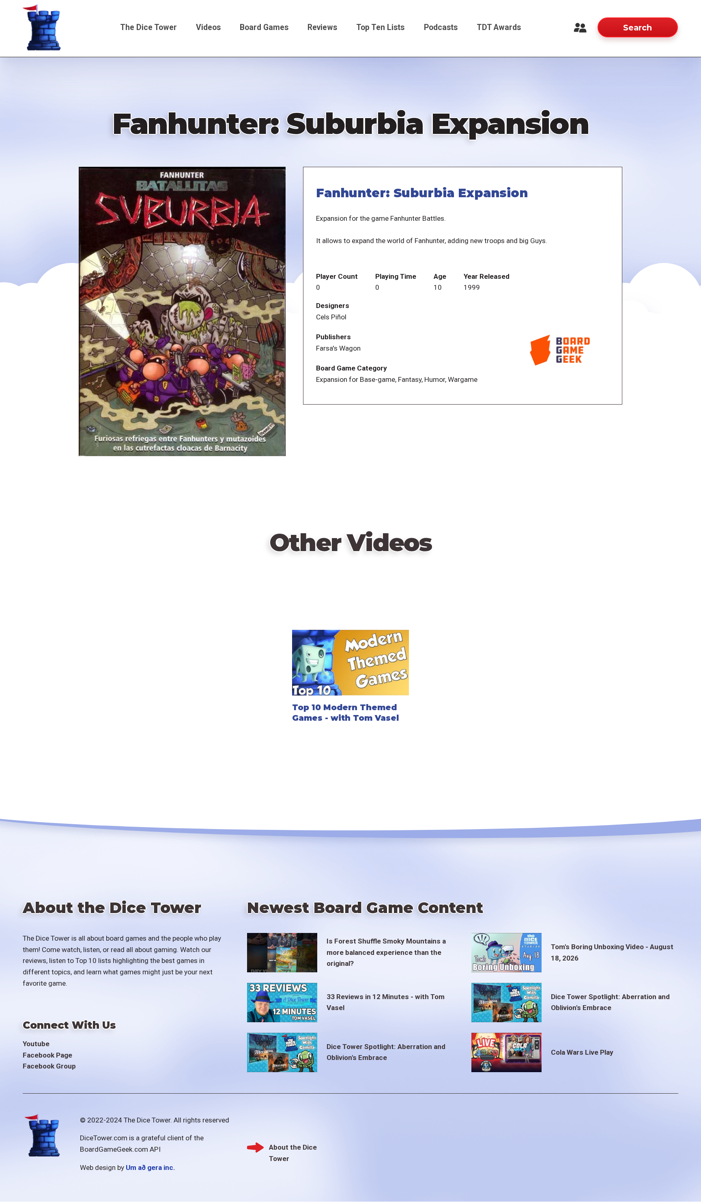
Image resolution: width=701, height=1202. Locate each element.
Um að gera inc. (150, 1167)
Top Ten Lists (380, 27)
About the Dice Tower (293, 1148)
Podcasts (441, 27)
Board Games (264, 27)
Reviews (322, 27)
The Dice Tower (148, 27)
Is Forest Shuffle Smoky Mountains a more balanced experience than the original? (386, 952)
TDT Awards (499, 27)
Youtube (36, 1044)
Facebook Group (49, 1066)
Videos (208, 27)
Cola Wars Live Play (582, 1052)
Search (637, 27)
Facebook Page (47, 1055)
